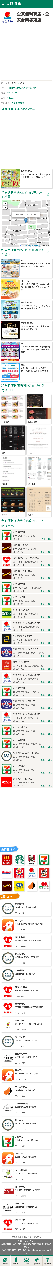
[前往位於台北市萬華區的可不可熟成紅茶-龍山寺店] (8, 1130)
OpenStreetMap (34, 246)
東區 (22, 83)
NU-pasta (25, 281)
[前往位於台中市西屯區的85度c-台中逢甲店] (8, 1196)
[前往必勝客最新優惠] (44, 877)
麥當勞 (4, 515)
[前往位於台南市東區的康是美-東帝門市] (8, 930)
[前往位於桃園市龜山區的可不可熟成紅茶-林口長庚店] (8, 963)
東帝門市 (19, 920)
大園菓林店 (20, 970)
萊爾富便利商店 (27, 302)
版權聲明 (27, 1237)
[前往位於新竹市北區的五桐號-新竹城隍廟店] (8, 1063)
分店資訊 (26, 1264)
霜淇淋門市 (47, 1264)
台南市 (15, 83)
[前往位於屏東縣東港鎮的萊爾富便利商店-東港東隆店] (8, 1013)
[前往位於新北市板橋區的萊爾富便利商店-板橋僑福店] (8, 947)
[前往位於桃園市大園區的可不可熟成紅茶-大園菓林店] (8, 980)
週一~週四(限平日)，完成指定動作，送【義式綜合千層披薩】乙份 (35, 287)
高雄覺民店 (20, 904)
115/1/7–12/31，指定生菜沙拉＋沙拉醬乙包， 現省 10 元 (35, 176)
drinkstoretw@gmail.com (39, 1250)
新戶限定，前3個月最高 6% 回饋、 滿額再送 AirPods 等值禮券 (35, 369)
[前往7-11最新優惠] (44, 864)
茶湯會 (30, 515)
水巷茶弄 (31, 484)
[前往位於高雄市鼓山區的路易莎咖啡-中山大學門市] (8, 1096)
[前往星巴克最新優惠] (19, 864)
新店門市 (19, 1070)
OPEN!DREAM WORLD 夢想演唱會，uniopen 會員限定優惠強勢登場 (35, 350)
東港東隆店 (20, 1004)
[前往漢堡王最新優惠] (19, 877)
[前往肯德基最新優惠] (31, 864)
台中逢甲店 (20, 1187)
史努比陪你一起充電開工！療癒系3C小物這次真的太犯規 (35, 265)
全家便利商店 (26, 171)
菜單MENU (15, 1264)
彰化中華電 (20, 1220)
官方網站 (37, 1264)
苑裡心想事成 (21, 987)
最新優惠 (5, 1264)
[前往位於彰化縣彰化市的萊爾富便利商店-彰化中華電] (8, 1229)
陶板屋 (4, 484)
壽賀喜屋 (5, 422)
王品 (30, 453)
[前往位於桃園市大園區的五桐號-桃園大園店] (8, 1213)
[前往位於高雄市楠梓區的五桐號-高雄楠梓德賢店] (8, 1113)
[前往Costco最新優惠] (7, 877)
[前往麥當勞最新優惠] (7, 864)
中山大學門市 (21, 1087)
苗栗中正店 (20, 1037)
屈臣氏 (23, 365)
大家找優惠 (16, 1237)
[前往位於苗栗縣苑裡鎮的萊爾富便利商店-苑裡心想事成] (8, 997)
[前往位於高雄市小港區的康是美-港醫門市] (8, 1163)
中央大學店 (20, 1020)
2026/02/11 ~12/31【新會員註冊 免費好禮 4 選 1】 (35, 307)
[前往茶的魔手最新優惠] (7, 890)
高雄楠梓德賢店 (22, 1103)
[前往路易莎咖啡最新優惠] (31, 890)
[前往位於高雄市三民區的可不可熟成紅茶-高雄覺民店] (8, 913)
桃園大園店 (20, 1203)
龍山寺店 (19, 1120)
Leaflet (24, 246)
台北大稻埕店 (21, 1170)
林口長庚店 (20, 954)
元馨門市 (19, 1137)
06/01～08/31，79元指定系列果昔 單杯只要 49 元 (36, 328)
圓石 (4, 453)
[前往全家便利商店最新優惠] (31, 877)
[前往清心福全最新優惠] (44, 890)
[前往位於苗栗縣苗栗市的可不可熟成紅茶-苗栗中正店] (8, 1046)
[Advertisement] (26, 53)
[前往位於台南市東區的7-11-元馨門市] (8, 1146)
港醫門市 (19, 1153)
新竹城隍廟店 (21, 1054)
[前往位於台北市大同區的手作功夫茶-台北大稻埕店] (8, 1179)
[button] (26, 220)
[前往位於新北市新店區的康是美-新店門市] (8, 1080)
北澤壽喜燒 (32, 422)
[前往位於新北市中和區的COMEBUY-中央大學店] (8, 1030)
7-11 (23, 260)
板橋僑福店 (20, 937)
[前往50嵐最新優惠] (19, 890)
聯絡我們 (37, 1237)
